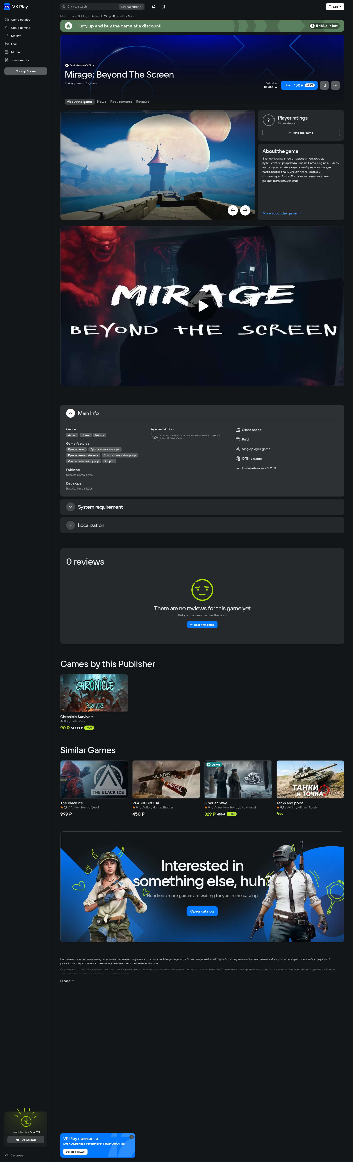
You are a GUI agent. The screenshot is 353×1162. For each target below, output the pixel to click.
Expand (65, 981)
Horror (80, 83)
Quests (92, 83)
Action (69, 83)
